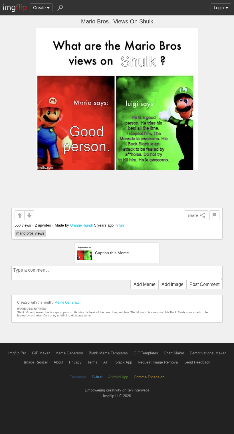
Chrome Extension (149, 377)
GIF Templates (146, 353)
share (193, 215)
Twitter (97, 377)
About (58, 362)
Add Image (172, 284)
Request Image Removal (158, 362)
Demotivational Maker (208, 353)
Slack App (123, 362)
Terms (92, 362)
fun (121, 225)
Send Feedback (197, 362)
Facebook (78, 377)
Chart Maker (174, 353)
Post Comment (204, 284)
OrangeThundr (81, 225)
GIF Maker (41, 353)
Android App (118, 377)
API (106, 362)
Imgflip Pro (17, 353)
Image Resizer (36, 362)
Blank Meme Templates (108, 353)
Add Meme (145, 284)
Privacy (75, 362)
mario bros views (30, 233)
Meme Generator (68, 302)
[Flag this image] (214, 215)
